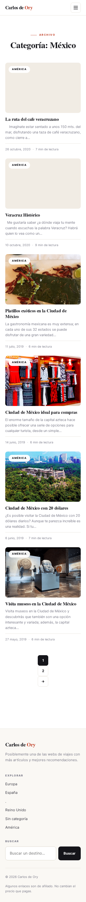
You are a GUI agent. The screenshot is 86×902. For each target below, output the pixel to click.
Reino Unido (15, 810)
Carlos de (18, 7)
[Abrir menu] (76, 8)
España (11, 792)
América (12, 827)
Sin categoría (16, 818)
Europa (11, 784)
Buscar (69, 853)
